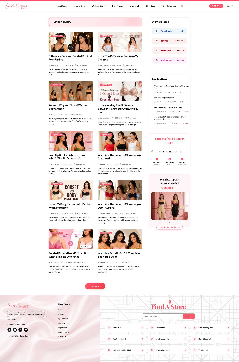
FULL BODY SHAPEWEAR (170, 227)
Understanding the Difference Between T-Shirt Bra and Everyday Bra (118, 109)
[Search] (228, 6)
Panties (61, 314)
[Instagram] (15, 330)
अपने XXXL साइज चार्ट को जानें (164, 98)
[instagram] (169, 60)
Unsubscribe (20, 325)
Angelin (53, 114)
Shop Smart (151, 6)
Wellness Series (99, 6)
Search (188, 316)
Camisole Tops (64, 337)
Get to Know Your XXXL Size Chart (168, 107)
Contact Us (11, 325)
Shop (216, 6)
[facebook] (169, 31)
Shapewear (63, 323)
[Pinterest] (20, 330)
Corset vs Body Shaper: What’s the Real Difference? (69, 205)
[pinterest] (169, 50)
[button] (232, 6)
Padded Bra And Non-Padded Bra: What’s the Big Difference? (69, 255)
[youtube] (169, 41)
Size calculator (169, 6)
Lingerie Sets (63, 332)
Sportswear (63, 319)
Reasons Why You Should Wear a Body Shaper (68, 107)
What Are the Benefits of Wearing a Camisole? (119, 156)
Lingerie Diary (79, 6)
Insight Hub (134, 6)
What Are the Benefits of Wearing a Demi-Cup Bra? (119, 205)
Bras (60, 310)
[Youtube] (26, 330)
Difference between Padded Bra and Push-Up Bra (70, 58)
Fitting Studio (61, 6)
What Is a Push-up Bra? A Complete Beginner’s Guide (119, 255)
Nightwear (62, 328)
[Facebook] (9, 330)
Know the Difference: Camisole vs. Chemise (118, 58)
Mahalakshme (55, 65)
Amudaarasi (104, 65)
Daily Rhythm (117, 6)
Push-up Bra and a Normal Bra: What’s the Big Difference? (67, 156)
